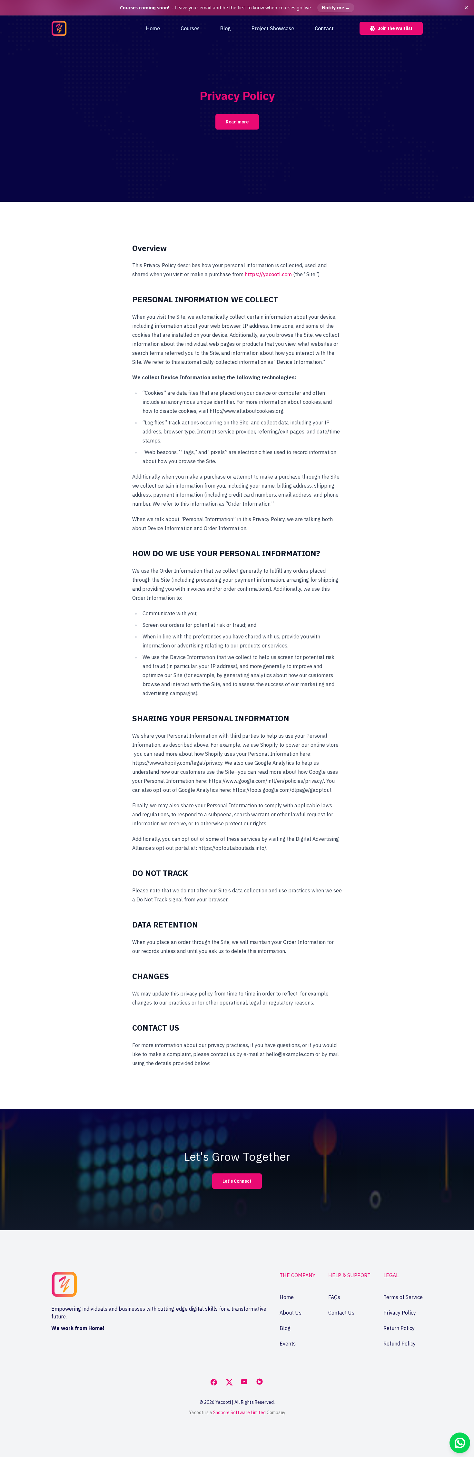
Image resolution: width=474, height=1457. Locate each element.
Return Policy (399, 1328)
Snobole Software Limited (239, 1412)
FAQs (334, 1297)
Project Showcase (273, 28)
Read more (237, 122)
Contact (324, 28)
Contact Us (341, 1312)
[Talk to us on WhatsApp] (459, 1443)
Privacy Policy (399, 1312)
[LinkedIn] (260, 1382)
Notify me (336, 8)
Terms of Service (403, 1297)
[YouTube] (245, 1382)
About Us (290, 1312)
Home (153, 28)
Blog (225, 28)
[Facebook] (214, 1382)
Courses (190, 28)
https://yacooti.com (268, 274)
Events (288, 1343)
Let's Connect (237, 1181)
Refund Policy (399, 1343)
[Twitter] (229, 1382)
